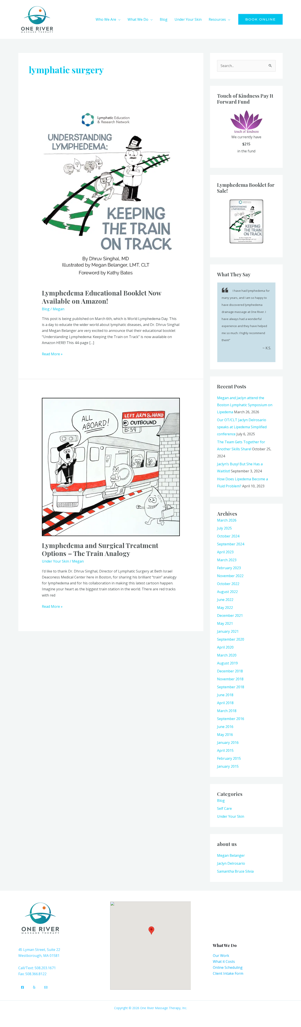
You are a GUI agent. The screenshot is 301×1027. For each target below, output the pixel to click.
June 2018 (225, 694)
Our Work (221, 955)
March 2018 (226, 710)
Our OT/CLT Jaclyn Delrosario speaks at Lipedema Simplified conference (242, 426)
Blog (46, 309)
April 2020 (225, 647)
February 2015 (229, 758)
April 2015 (225, 750)
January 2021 (228, 631)
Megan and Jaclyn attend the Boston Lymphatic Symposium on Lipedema (244, 404)
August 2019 (227, 663)
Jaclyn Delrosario (231, 863)
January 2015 (228, 766)
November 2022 (230, 575)
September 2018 (230, 687)
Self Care (224, 808)
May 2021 (225, 623)
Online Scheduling (228, 967)
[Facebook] (22, 987)
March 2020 (226, 655)
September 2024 (230, 544)
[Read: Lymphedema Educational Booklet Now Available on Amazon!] (111, 194)
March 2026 (226, 520)
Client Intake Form (228, 973)
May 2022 (225, 607)
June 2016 (225, 726)
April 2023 (225, 552)
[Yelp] (34, 987)
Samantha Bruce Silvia (235, 871)
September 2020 (230, 639)
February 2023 (229, 567)
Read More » (52, 353)
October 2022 (228, 583)
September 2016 (230, 718)
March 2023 (226, 559)
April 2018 (225, 702)
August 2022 (227, 591)
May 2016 (225, 734)
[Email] (46, 987)
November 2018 (230, 679)
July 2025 (224, 528)
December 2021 (230, 615)
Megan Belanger (231, 855)
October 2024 (228, 536)
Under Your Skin (55, 561)
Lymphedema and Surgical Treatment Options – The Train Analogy (100, 549)
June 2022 (225, 599)
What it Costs (224, 961)
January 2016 (228, 742)
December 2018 (230, 671)
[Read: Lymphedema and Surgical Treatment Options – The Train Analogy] (111, 466)
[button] (118, 19)
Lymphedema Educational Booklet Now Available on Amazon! (101, 296)
